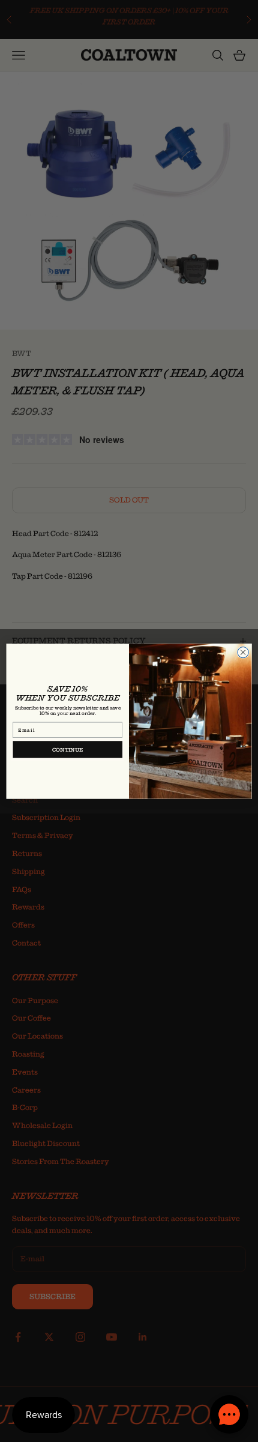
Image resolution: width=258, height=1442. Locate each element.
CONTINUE (67, 749)
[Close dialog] (243, 652)
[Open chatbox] (229, 1414)
